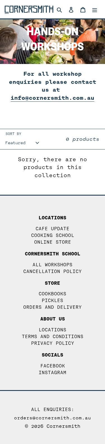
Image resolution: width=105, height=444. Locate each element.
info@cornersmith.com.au (52, 98)
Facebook (52, 366)
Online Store (52, 242)
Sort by (13, 134)
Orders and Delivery (52, 307)
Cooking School (52, 235)
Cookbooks (52, 293)
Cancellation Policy (52, 271)
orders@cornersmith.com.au (52, 418)
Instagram (52, 372)
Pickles (52, 300)
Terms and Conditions (52, 336)
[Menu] (95, 9)
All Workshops (52, 264)
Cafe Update (52, 228)
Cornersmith (63, 426)
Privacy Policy (52, 343)
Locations (52, 330)
